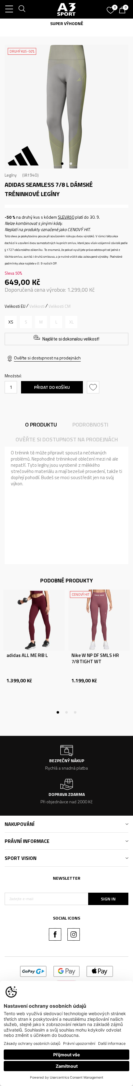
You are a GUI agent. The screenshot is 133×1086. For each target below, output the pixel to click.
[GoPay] (33, 970)
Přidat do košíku (52, 387)
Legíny (11, 175)
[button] (94, 387)
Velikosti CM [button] (60, 306)
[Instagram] (73, 934)
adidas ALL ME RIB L (27, 655)
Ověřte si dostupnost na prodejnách (47, 357)
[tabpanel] (66, 107)
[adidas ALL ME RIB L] (34, 620)
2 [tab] (71, 163)
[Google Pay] (67, 970)
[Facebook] (55, 934)
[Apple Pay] (100, 970)
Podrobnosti (90, 424)
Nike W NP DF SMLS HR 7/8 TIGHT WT (95, 658)
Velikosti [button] (37, 306)
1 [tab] (62, 163)
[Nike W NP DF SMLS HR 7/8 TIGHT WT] (99, 620)
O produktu (41, 424)
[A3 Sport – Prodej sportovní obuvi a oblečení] (66, 9)
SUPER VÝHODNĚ (66, 23)
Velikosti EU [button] (15, 306)
